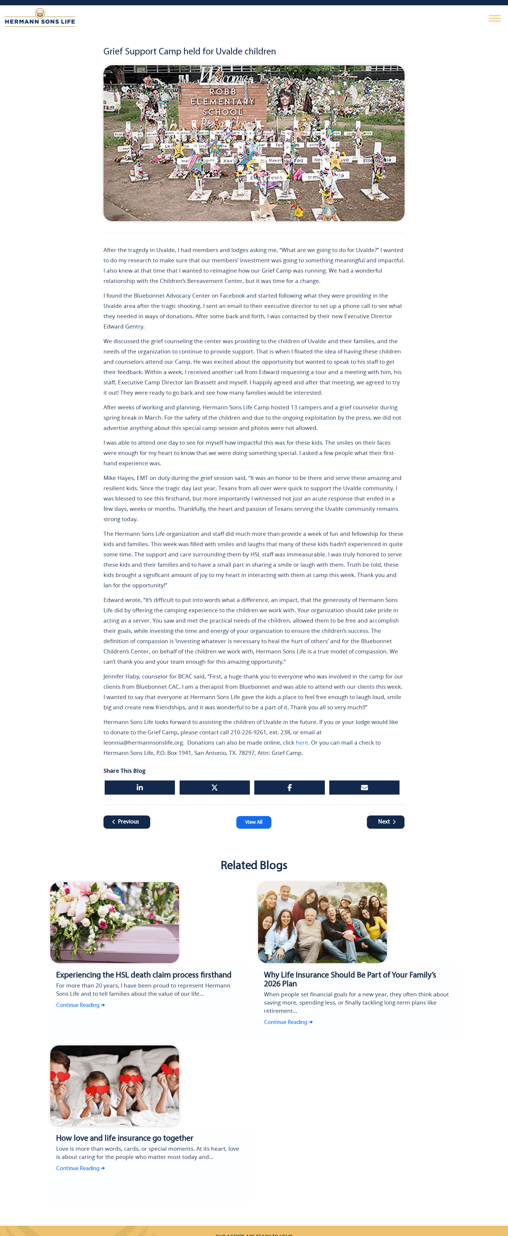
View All (254, 822)
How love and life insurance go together (114, 1138)
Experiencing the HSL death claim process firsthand (130, 974)
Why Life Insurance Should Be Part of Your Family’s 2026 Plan (351, 974)
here (302, 742)
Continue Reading (77, 1004)
